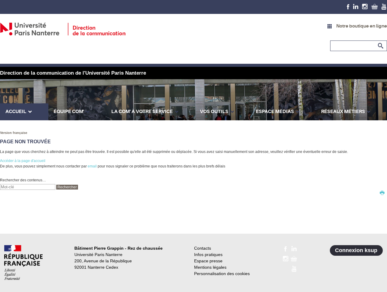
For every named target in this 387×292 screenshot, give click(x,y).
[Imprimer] (382, 193)
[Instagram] (365, 6)
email (92, 166)
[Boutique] (374, 6)
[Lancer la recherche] (381, 46)
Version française (13, 133)
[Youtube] (384, 6)
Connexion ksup (356, 250)
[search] (27, 187)
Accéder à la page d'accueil (22, 161)
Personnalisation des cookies (222, 273)
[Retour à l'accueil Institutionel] (23, 262)
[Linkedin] (355, 6)
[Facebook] (348, 6)
